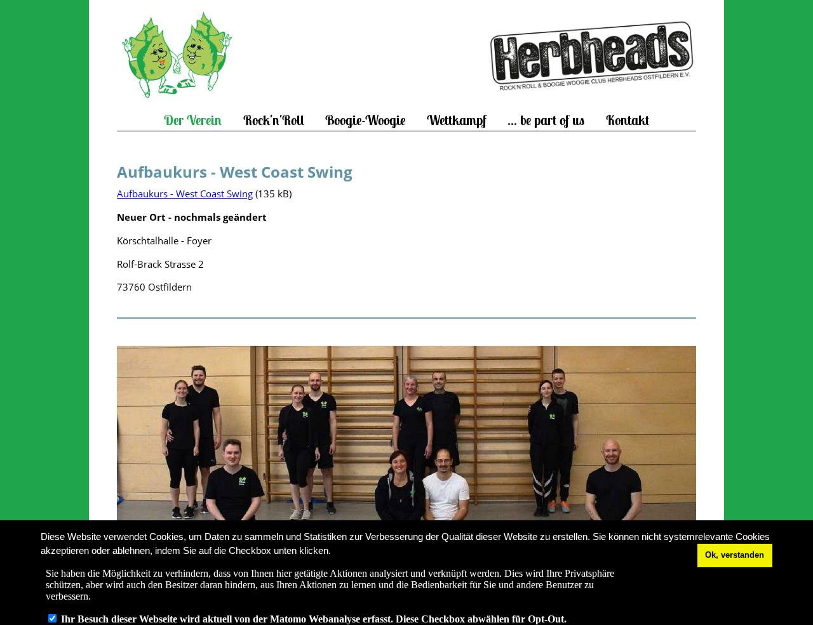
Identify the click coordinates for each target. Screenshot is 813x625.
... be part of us (545, 120)
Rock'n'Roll (273, 120)
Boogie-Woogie (365, 120)
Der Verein (193, 120)
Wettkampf (457, 120)
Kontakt (627, 120)
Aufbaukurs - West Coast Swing (185, 193)
